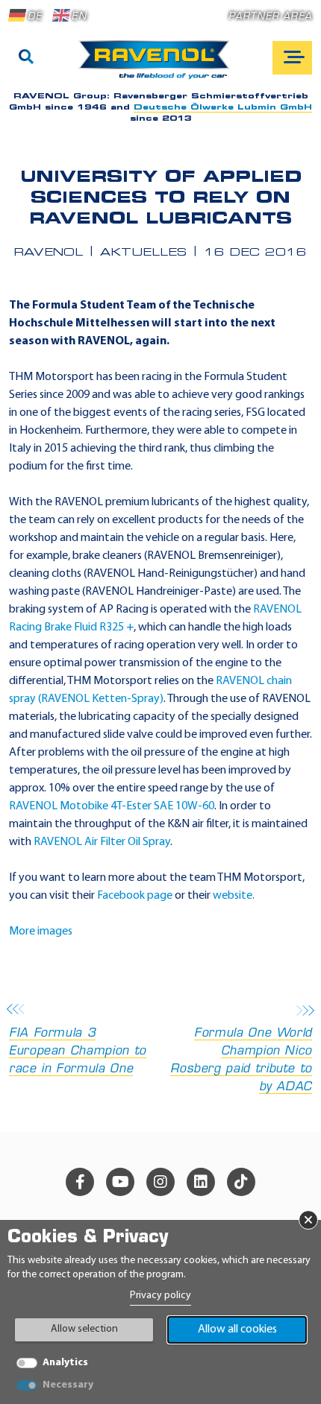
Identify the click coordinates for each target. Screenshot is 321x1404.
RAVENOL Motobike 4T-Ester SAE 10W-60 (111, 806)
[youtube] (120, 1182)
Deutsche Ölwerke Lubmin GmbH (223, 108)
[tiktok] (241, 1182)
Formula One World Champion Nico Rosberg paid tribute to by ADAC (241, 1060)
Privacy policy (160, 1295)
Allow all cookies (237, 1329)
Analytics (65, 1362)
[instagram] (160, 1182)
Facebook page (134, 896)
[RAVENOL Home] (158, 65)
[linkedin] (201, 1182)
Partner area (270, 17)
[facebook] (80, 1182)
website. (234, 896)
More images (40, 931)
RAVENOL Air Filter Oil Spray (102, 842)
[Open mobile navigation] (292, 58)
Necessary (68, 1385)
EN (79, 17)
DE (35, 17)
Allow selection (84, 1329)
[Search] (26, 58)
